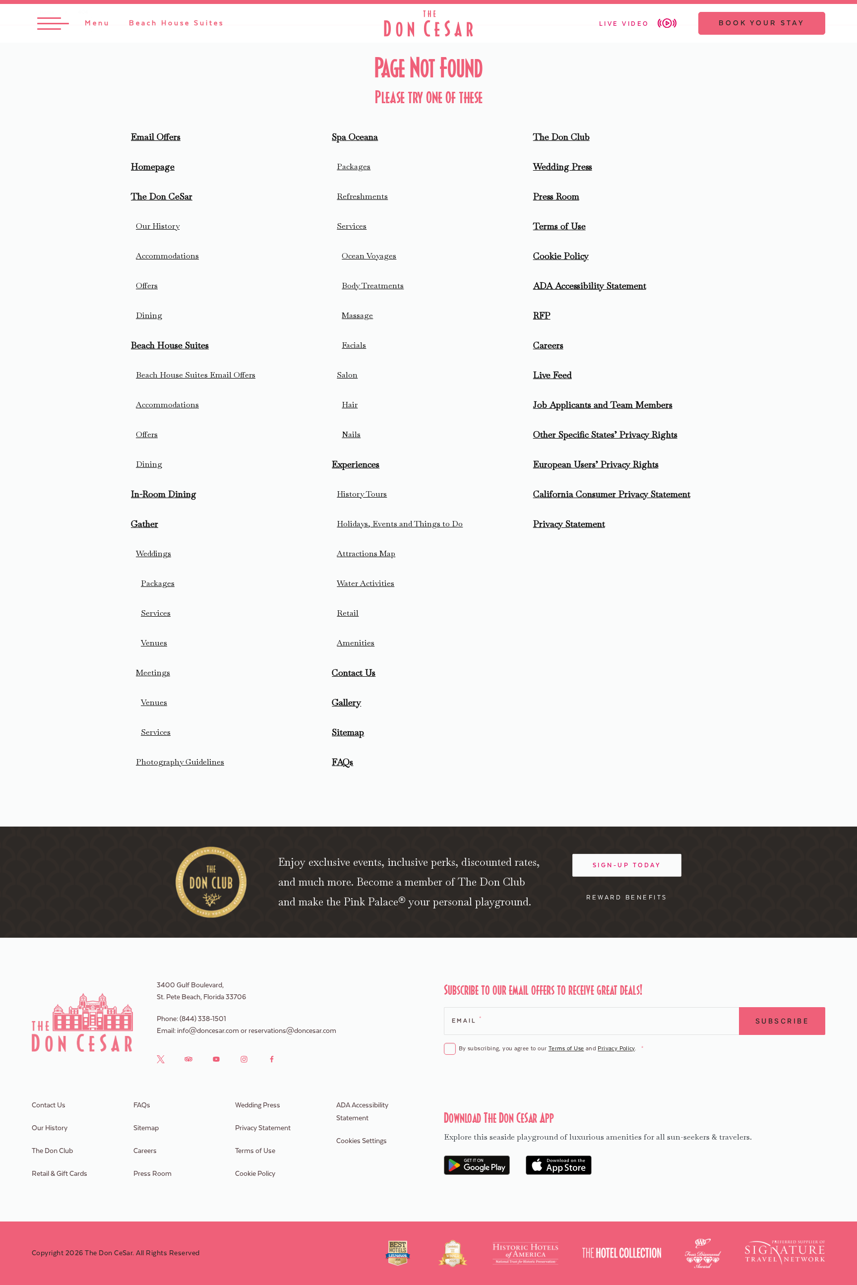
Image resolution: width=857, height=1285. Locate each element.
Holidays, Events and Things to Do (400, 523)
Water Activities (365, 583)
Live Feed (552, 375)
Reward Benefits (627, 897)
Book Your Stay (762, 23)
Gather (144, 523)
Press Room (556, 196)
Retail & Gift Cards (59, 1173)
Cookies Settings (361, 1141)
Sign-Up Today (627, 865)
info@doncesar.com (208, 1031)
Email (466, 1020)
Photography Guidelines (180, 762)
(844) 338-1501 (203, 1019)
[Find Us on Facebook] (272, 1059)
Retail (348, 613)
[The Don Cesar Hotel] (428, 23)
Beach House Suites (170, 345)
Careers (548, 345)
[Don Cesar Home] (82, 1022)
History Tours (362, 494)
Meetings (153, 672)
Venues (154, 643)
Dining (149, 315)
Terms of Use (559, 226)
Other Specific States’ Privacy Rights (605, 434)
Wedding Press (562, 166)
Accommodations (167, 256)
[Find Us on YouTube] (216, 1059)
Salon (347, 375)
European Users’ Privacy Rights (596, 464)
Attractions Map (366, 553)
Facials (354, 345)
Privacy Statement (569, 523)
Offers (147, 285)
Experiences (355, 464)
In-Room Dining (163, 494)
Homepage (153, 166)
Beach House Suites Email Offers (195, 375)
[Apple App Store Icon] (559, 1165)
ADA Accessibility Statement (589, 285)
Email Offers (156, 136)
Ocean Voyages (369, 256)
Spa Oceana (355, 136)
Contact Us (353, 672)
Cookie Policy (561, 255)
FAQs (342, 762)
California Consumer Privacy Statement (611, 494)
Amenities (355, 643)
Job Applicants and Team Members (603, 404)
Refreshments (362, 196)
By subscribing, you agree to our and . (551, 1048)
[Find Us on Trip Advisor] (188, 1059)
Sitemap (348, 732)
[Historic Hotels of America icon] (525, 1253)
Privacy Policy (616, 1048)
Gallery (346, 702)
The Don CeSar (161, 196)
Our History (158, 226)
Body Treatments (373, 285)
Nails (351, 434)
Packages (158, 583)
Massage (357, 315)
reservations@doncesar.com (292, 1031)
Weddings (153, 553)
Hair (350, 404)
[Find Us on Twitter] (161, 1059)
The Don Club (561, 136)
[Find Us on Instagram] (244, 1059)
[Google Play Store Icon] (477, 1165)
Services (156, 613)
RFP (542, 315)
